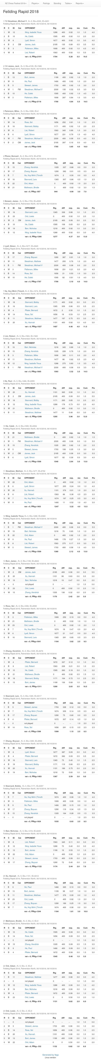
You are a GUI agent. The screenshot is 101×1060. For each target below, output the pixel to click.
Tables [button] (67, 3)
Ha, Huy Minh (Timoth (33, 175)
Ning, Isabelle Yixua (33, 32)
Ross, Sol (28, 122)
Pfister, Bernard (31, 310)
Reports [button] (79, 3)
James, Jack (30, 44)
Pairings (46, 3)
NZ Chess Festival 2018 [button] (15, 3)
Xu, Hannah (30, 322)
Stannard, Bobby (32, 126)
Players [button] (35, 3)
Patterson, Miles (31, 48)
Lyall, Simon (30, 40)
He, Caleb (29, 36)
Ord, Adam (28, 183)
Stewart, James (31, 85)
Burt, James (30, 77)
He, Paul (28, 81)
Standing (57, 3)
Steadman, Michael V (33, 89)
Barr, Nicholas (31, 228)
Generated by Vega (50, 1054)
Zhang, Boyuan (30, 171)
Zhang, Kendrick (31, 167)
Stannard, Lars (30, 179)
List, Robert (30, 52)
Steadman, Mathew (33, 261)
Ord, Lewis (29, 216)
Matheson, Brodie (31, 187)
